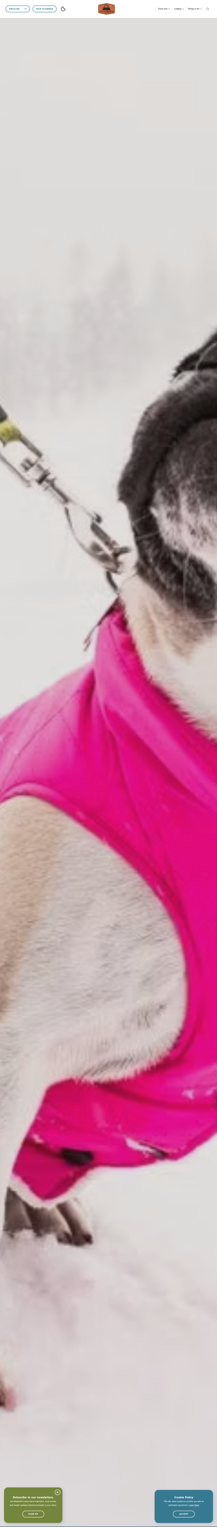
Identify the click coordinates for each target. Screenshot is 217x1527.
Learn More (194, 1505)
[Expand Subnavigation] (169, 8)
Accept (183, 1514)
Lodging (177, 9)
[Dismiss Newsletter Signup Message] (57, 1492)
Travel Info (163, 9)
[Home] (106, 9)
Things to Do (193, 9)
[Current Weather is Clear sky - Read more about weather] (63, 9)
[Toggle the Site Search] (207, 9)
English (14, 9)
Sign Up (33, 1514)
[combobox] (18, 9)
